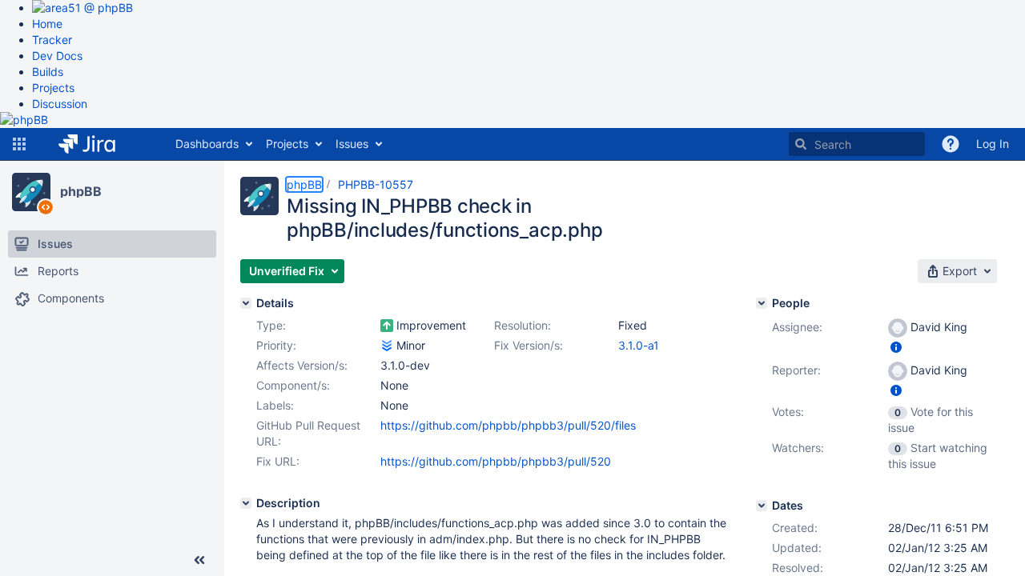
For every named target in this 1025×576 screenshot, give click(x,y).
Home (47, 23)
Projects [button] (287, 143)
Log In (992, 143)
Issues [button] (352, 143)
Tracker (52, 39)
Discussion (59, 103)
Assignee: (797, 327)
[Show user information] (896, 347)
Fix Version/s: (528, 345)
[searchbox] (857, 144)
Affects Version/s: (302, 365)
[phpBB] (31, 192)
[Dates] (761, 505)
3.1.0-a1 (638, 345)
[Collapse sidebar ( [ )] (199, 560)
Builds (47, 71)
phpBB (81, 191)
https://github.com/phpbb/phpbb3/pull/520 (495, 461)
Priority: (276, 345)
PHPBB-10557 (375, 184)
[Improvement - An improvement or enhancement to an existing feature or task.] (386, 325)
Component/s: (293, 385)
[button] (19, 144)
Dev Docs (57, 55)
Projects (53, 87)
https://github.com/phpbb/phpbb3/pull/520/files (508, 425)
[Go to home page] (98, 144)
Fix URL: (277, 461)
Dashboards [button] (207, 143)
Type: (271, 325)
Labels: (275, 405)
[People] (761, 303)
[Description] (245, 503)
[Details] (245, 303)
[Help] (950, 144)
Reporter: (796, 370)
